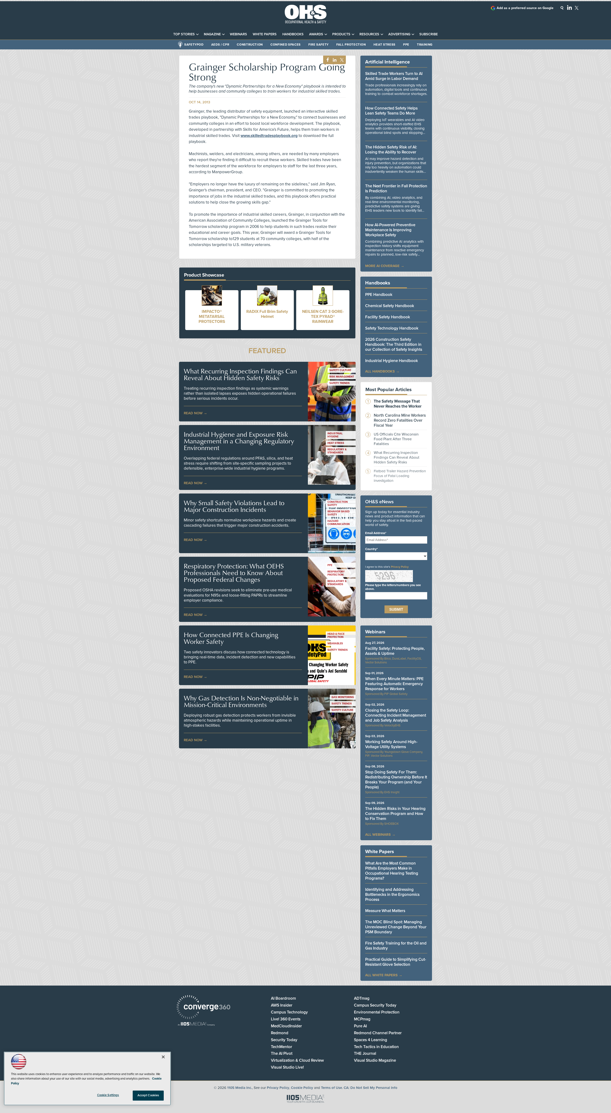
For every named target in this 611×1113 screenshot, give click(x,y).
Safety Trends (339, 383)
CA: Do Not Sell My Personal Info (370, 1088)
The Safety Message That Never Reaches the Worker (397, 404)
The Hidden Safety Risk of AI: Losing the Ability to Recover (391, 150)
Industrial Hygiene (335, 435)
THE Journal (365, 1053)
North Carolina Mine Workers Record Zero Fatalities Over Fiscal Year (400, 420)
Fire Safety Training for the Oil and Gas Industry (396, 946)
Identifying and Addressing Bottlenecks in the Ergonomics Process (392, 894)
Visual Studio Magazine (375, 1060)
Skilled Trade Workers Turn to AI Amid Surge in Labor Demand (393, 76)
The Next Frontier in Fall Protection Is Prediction (396, 189)
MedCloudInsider (286, 1026)
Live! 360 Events (285, 1019)
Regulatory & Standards (337, 451)
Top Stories (184, 34)
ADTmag (361, 998)
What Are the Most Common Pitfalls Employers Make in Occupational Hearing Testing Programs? (391, 871)
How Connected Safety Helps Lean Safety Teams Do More (391, 111)
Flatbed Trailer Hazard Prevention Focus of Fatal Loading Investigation (400, 476)
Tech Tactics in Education (376, 1046)
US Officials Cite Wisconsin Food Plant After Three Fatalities (396, 439)
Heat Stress (384, 45)
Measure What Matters (385, 910)
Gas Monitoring (343, 697)
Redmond (279, 1032)
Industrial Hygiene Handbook (391, 360)
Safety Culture (340, 370)
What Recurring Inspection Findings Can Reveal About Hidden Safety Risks (240, 374)
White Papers (265, 34)
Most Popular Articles (388, 390)
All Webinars (378, 834)
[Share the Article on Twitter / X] (341, 60)
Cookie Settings (108, 1095)
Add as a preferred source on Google (525, 8)
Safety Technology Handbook (391, 328)
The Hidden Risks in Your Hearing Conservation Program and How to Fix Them (395, 813)
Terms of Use (331, 1088)
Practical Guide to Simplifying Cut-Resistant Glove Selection (395, 962)
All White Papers (381, 975)
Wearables (335, 643)
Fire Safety (318, 45)
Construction (250, 45)
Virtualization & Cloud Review (297, 1060)
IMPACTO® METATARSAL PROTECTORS (212, 316)
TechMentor (281, 1046)
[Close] (163, 1057)
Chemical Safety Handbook (389, 305)
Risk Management (341, 376)
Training (424, 45)
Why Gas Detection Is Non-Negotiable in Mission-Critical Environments (241, 701)
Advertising (399, 34)
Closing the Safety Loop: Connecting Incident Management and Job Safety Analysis (395, 715)
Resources (369, 34)
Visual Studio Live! (287, 1067)
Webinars (238, 34)
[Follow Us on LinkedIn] (569, 7)
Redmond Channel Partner (378, 1032)
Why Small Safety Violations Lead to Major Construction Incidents (234, 506)
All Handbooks (380, 371)
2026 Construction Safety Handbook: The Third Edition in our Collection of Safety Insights (393, 344)
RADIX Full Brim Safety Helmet (267, 314)
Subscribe (428, 34)
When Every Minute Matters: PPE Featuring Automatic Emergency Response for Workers (394, 683)
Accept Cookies (148, 1095)
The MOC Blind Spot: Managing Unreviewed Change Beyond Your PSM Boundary (396, 926)
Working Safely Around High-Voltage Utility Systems (391, 744)
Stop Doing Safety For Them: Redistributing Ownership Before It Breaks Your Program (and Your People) (396, 780)
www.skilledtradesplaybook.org (269, 135)
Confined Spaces (285, 45)
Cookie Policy (302, 1088)
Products (341, 34)
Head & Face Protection (335, 635)
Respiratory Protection (336, 573)
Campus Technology (289, 1012)
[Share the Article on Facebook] (326, 60)
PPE (406, 45)
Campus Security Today (375, 1005)
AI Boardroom (283, 998)
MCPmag (362, 1019)
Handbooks (293, 34)
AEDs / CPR (220, 45)
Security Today (284, 1039)
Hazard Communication (338, 523)
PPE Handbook (378, 294)
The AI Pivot (281, 1053)
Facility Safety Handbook (387, 317)
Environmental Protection (377, 1012)
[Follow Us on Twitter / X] (577, 8)
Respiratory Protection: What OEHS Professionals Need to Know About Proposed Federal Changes (234, 573)
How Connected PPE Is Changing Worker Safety (231, 638)
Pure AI (360, 1026)
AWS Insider (281, 1005)
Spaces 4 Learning (370, 1039)
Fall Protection (351, 45)
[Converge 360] (203, 1007)
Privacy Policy (400, 566)
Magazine (212, 34)
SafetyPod (194, 45)
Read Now (193, 413)
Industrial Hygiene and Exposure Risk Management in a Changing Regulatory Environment (239, 441)
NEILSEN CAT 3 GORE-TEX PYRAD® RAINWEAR (323, 316)
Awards (316, 34)
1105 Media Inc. (239, 1088)
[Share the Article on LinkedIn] (334, 60)
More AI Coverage (382, 266)
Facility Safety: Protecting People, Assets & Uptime (395, 651)
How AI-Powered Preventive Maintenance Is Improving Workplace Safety (390, 229)
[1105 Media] (196, 1024)
